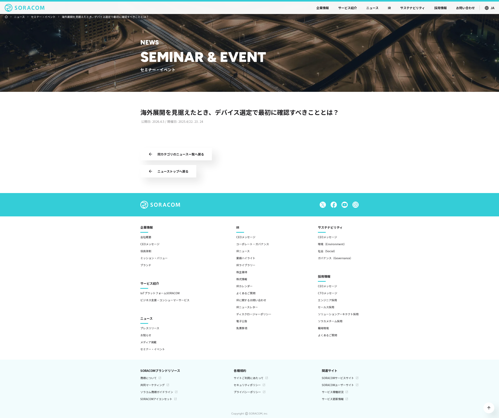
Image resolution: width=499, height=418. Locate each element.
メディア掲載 (148, 342)
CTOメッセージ (327, 293)
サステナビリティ (330, 227)
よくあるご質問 (245, 293)
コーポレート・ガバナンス (252, 244)
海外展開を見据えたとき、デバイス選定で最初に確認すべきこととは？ (105, 17)
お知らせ (145, 335)
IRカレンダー (244, 286)
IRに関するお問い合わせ (251, 300)
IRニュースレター (247, 307)
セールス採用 (326, 307)
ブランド (145, 265)
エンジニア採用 (327, 300)
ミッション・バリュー (154, 258)
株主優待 (241, 272)
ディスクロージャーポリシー (253, 314)
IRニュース (243, 251)
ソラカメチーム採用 (330, 321)
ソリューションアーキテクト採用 (338, 314)
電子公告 (241, 321)
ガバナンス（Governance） (335, 258)
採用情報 (324, 276)
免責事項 (241, 328)
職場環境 (323, 328)
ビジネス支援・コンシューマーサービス (164, 300)
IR (237, 227)
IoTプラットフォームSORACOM (160, 293)
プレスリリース (149, 328)
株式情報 (241, 279)
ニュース (19, 17)
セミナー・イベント (43, 17)
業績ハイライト (245, 258)
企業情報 (146, 227)
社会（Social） (327, 251)
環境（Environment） (332, 244)
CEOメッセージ (149, 244)
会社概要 (145, 237)
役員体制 (145, 251)
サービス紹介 (149, 283)
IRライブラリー (245, 265)
